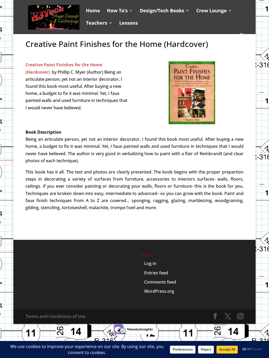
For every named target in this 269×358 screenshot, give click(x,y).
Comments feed (160, 282)
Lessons (128, 23)
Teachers (96, 23)
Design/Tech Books (162, 11)
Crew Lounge (211, 11)
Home (93, 11)
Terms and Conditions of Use (55, 316)
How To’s (117, 11)
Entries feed (156, 273)
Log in (150, 263)
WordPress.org (159, 291)
